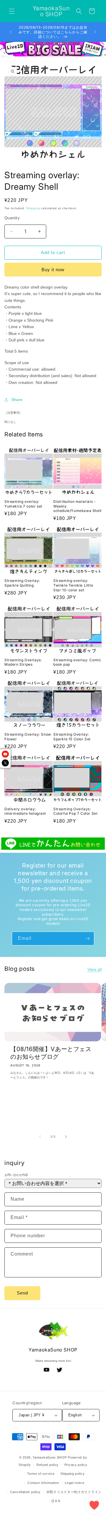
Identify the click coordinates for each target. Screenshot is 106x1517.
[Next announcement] (95, 31)
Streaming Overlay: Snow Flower (27, 736)
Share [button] (16, 399)
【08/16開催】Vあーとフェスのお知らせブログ (51, 1052)
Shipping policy (72, 1473)
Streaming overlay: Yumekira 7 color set (23, 503)
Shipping (33, 208)
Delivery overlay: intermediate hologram (25, 811)
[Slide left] (40, 1136)
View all (94, 969)
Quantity (12, 218)
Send (22, 1292)
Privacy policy (75, 1465)
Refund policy (48, 1465)
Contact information (43, 1483)
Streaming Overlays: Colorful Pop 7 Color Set (75, 811)
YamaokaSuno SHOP (50, 1457)
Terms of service (40, 1473)
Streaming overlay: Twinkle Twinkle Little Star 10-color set (73, 585)
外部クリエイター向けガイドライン (74, 1492)
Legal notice (74, 1483)
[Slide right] (65, 1136)
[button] (11, 11)
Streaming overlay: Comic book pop (77, 662)
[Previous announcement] (10, 31)
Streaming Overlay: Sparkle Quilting (22, 583)
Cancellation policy (25, 1492)
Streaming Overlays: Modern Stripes (23, 662)
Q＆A (56, 1501)
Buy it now (53, 269)
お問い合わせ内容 (16, 1174)
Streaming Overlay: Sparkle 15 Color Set (72, 736)
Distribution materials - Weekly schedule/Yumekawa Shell (77, 506)
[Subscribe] (87, 938)
